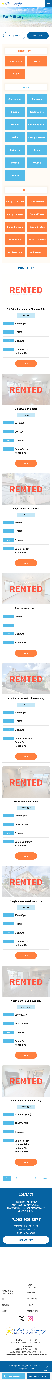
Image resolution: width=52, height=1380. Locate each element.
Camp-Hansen (15, 214)
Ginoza (15, 111)
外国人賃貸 (37, 35)
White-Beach (37, 252)
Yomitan (15, 175)
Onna (37, 149)
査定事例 (6, 1298)
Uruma (37, 162)
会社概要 (6, 1304)
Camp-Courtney (15, 201)
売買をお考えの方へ (33, 1286)
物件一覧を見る (14, 35)
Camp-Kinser (37, 214)
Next (45, 1178)
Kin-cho (15, 124)
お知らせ (6, 1311)
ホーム (5, 1286)
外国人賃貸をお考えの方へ (7, 1292)
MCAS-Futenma (37, 239)
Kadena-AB (15, 239)
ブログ (30, 1304)
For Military (32, 1298)
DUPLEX (37, 61)
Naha (15, 137)
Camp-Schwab (15, 226)
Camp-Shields (37, 226)
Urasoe (15, 162)
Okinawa (15, 149)
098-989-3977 (28, 1219)
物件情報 (31, 1292)
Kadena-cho (37, 111)
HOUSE (15, 73)
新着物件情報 (33, 1311)
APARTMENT (15, 61)
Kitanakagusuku (37, 124)
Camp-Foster (37, 201)
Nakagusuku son (37, 137)
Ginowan (37, 98)
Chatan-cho (15, 98)
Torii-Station (15, 252)
